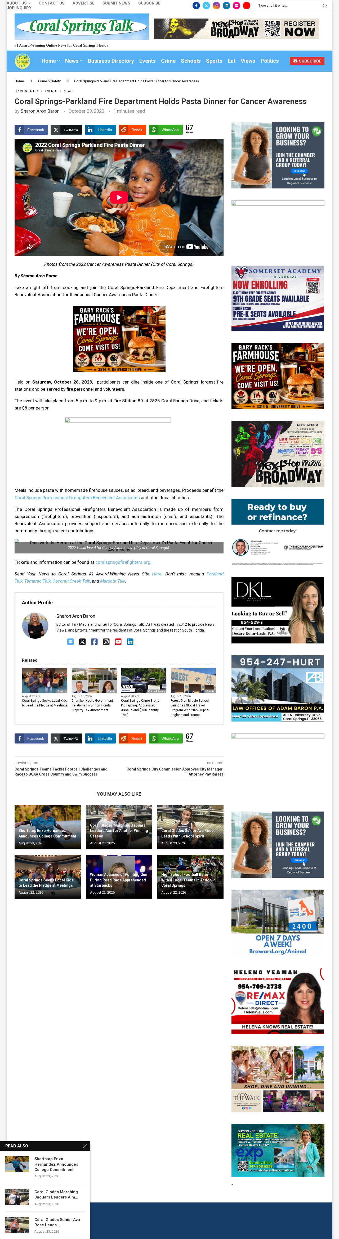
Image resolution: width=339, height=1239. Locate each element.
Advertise (84, 3)
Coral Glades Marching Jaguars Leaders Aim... (56, 1195)
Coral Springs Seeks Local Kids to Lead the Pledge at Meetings (45, 703)
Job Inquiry (19, 8)
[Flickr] (236, 5)
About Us (17, 3)
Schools (191, 60)
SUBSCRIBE (309, 61)
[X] (82, 642)
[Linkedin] (226, 5)
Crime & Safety (49, 81)
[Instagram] (216, 5)
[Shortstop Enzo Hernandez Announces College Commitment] (17, 1164)
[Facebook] (196, 5)
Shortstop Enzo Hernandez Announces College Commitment (56, 1164)
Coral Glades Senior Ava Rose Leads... (57, 1222)
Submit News (116, 3)
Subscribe (149, 3)
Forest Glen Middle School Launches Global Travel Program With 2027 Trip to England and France (190, 708)
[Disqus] (119, 979)
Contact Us (52, 3)
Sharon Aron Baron (40, 111)
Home (49, 60)
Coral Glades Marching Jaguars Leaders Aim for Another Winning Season (119, 830)
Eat (231, 60)
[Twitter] (206, 5)
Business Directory (111, 60)
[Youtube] (246, 5)
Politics (270, 60)
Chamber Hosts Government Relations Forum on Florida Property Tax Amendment (92, 705)
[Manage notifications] (14, 1225)
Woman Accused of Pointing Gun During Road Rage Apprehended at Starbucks (118, 879)
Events (147, 60)
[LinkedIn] (130, 642)
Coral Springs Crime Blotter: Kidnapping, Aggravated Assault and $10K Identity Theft (141, 708)
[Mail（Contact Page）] (70, 642)
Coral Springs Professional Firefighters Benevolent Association (77, 497)
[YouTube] (118, 642)
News (72, 60)
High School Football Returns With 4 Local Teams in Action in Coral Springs (188, 879)
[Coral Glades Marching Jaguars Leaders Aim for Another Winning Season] (17, 1197)
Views (248, 60)
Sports (214, 60)
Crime (168, 60)
